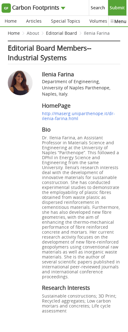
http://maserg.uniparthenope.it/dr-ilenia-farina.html (78, 115)
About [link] (33, 33)
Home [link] (14, 33)
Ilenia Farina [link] (97, 33)
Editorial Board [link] (61, 33)
